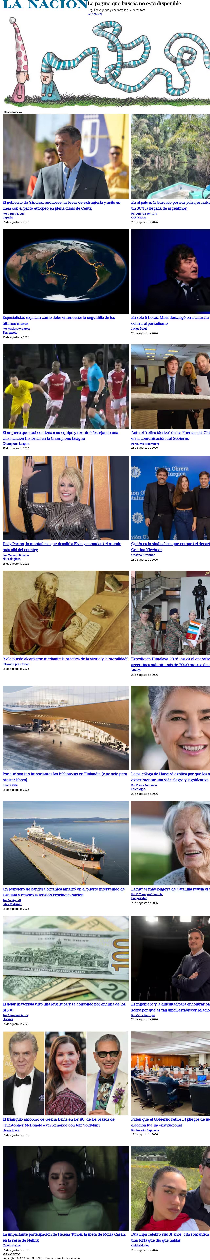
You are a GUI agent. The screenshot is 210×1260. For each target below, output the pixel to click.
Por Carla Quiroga (143, 1015)
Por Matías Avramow (16, 328)
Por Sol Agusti (12, 900)
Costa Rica (138, 217)
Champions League (16, 444)
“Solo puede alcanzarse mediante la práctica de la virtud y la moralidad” (65, 659)
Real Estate (10, 785)
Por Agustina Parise (15, 1015)
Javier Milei (139, 328)
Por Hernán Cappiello (145, 1130)
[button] (66, 157)
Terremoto (10, 332)
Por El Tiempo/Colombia (147, 894)
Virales (136, 670)
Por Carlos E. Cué (13, 213)
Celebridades (12, 1245)
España (8, 217)
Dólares (8, 1019)
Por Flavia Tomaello (144, 785)
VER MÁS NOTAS (11, 1254)
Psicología (138, 789)
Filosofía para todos (16, 664)
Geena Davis (11, 1130)
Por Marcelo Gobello (16, 555)
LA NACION (95, 14)
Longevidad (139, 898)
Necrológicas (12, 559)
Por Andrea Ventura (144, 213)
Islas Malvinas (12, 904)
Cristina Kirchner (143, 555)
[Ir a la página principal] (45, 7)
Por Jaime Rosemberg (145, 444)
